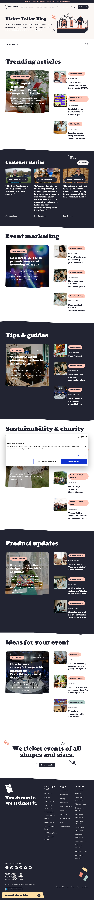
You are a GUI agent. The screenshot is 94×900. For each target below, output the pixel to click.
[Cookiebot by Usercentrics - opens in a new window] (79, 437)
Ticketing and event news (80, 798)
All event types (80, 804)
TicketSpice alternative (79, 822)
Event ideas (74, 654)
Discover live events (79, 809)
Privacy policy (49, 812)
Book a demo (65, 795)
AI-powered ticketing (79, 856)
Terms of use (49, 801)
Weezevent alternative (79, 835)
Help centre (64, 802)
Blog (61, 822)
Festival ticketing (81, 851)
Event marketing (76, 248)
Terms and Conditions (62, 887)
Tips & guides (75, 124)
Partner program (66, 806)
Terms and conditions (48, 806)
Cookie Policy (85, 887)
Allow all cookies (73, 461)
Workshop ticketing (78, 846)
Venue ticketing (80, 841)
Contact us (64, 791)
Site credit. (32, 884)
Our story (47, 793)
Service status (65, 826)
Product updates (76, 555)
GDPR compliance (50, 833)
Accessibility (64, 810)
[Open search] (87, 44)
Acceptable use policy (50, 817)
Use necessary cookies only (47, 461)
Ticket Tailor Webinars (79, 792)
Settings (80, 456)
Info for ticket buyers (49, 827)
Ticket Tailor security (49, 838)
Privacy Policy (75, 887)
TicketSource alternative (80, 829)
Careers (47, 797)
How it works (23, 7)
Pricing (45, 7)
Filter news (11, 44)
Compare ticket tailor (76, 99)
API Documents (65, 818)
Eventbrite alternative (79, 816)
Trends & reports (76, 74)
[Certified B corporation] (7, 876)
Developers (64, 814)
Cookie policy (49, 822)
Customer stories (77, 702)
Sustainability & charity (76, 476)
